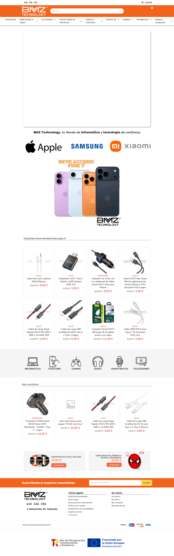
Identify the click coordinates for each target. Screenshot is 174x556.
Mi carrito (116, 499)
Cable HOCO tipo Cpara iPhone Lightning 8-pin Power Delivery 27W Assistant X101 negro (135, 283)
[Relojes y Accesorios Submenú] (171, 21)
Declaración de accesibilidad (81, 508)
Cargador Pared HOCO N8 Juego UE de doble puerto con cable (103, 332)
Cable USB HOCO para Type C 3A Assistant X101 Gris (135, 332)
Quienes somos (75, 512)
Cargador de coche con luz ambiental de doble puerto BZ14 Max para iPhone (103, 283)
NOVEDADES (10, 19)
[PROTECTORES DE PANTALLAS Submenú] (81, 21)
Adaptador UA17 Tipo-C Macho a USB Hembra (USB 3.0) (71, 281)
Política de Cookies (76, 505)
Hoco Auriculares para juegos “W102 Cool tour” (70, 422)
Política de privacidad (77, 496)
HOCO (39, 276)
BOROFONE (103, 276)
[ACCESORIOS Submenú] (55, 19)
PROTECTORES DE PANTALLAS (67, 21)
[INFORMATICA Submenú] (151, 19)
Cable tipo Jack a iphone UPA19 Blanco (39, 280)
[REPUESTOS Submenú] (118, 19)
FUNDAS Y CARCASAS (90, 21)
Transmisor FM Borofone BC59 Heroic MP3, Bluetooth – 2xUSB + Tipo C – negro (37, 425)
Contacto (72, 515)
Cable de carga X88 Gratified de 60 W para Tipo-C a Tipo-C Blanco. (136, 424)
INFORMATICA (143, 19)
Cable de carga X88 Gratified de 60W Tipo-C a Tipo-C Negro (71, 332)
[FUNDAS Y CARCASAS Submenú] (102, 21)
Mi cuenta (116, 496)
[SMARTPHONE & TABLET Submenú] (37, 21)
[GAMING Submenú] (132, 19)
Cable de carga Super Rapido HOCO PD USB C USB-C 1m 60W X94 (39, 332)
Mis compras (117, 502)
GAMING (126, 19)
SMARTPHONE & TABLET (26, 21)
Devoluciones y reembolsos (80, 502)
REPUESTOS (111, 19)
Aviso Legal (73, 499)
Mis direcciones (118, 505)
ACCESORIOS (47, 19)
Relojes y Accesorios (160, 21)
